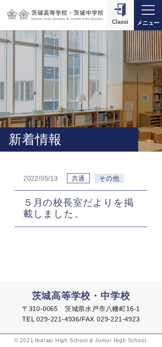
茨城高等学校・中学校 (81, 295)
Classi (120, 22)
